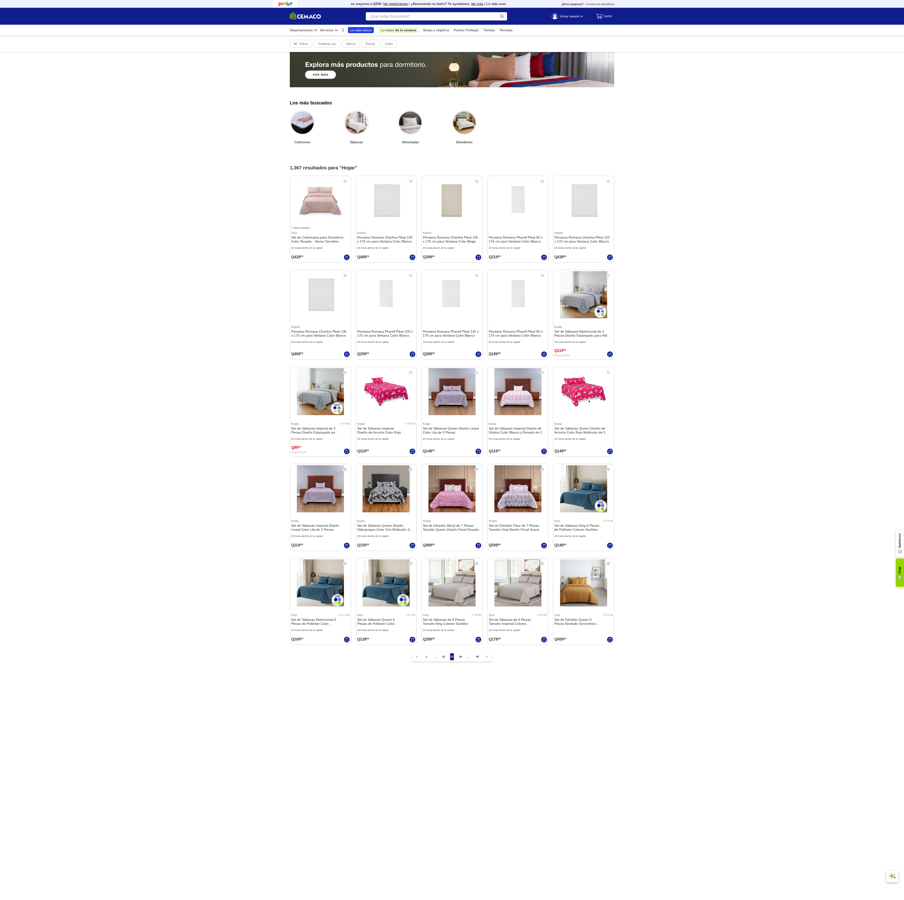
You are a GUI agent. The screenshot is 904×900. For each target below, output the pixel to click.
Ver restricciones (378, 4)
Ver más (460, 4)
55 (477, 656)
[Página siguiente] (487, 656)
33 (452, 656)
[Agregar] (347, 257)
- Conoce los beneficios (587, 4)
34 (460, 656)
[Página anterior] (417, 656)
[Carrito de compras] (602, 16)
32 (443, 656)
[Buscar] (502, 16)
